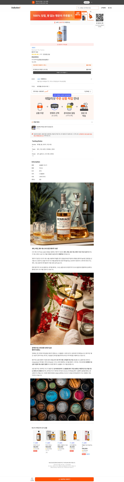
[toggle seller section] (91, 79)
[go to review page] (92, 122)
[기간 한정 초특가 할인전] (62, 15)
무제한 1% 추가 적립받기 (61, 72)
